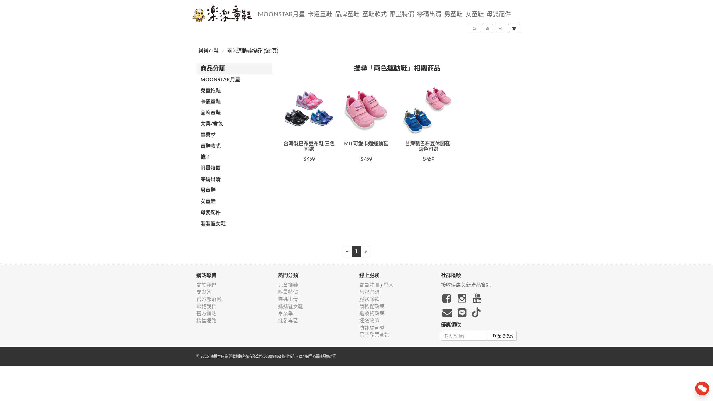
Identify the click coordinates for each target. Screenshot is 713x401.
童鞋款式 (374, 14)
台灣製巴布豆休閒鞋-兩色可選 (428, 146)
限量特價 (402, 14)
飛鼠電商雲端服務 (315, 356)
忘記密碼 (369, 292)
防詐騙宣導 (371, 328)
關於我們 (206, 285)
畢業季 (208, 135)
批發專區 (288, 320)
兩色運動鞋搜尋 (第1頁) (253, 51)
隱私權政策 (371, 306)
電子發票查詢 (374, 335)
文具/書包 (212, 124)
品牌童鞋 (347, 14)
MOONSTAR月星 (281, 14)
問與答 (203, 292)
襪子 (206, 157)
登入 (389, 285)
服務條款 (369, 299)
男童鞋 (453, 14)
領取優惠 (505, 335)
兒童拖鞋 (211, 91)
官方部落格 (208, 299)
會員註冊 (369, 285)
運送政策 (369, 320)
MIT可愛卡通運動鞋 (366, 143)
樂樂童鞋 (209, 51)
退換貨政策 (371, 313)
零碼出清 (429, 14)
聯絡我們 (206, 306)
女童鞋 (474, 14)
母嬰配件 (499, 14)
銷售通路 (206, 320)
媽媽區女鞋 (213, 223)
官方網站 (206, 313)
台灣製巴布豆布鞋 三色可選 (309, 146)
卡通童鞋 (320, 14)
